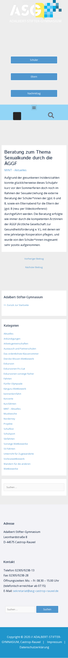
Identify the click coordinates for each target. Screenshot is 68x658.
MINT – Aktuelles (12, 408)
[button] (34, 107)
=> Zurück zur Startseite (16, 305)
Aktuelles (8, 333)
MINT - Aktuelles (15, 170)
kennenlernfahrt (12, 393)
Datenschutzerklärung (34, 647)
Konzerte (8, 398)
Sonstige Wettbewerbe (16, 443)
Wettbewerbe (11, 468)
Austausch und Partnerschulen (20, 348)
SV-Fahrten (9, 448)
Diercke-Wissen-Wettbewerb (19, 358)
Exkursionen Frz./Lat (14, 368)
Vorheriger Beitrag (34, 258)
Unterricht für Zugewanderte (19, 453)
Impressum (55, 642)
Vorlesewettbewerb (14, 458)
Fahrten (8, 378)
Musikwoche (10, 413)
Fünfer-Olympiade (13, 383)
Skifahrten (9, 438)
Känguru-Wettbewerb (15, 388)
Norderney (9, 418)
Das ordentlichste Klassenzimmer (21, 353)
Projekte (8, 423)
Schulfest (9, 428)
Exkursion (9, 363)
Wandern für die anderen (17, 463)
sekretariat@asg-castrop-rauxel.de (35, 591)
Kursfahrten (10, 403)
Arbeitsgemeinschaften (16, 343)
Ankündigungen (12, 338)
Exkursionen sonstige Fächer (19, 373)
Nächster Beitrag (34, 267)
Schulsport (9, 433)
